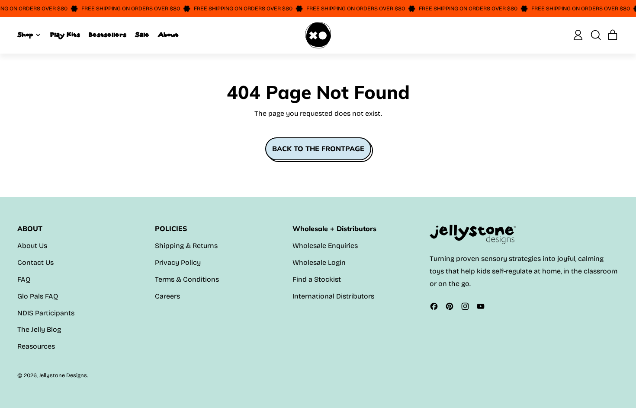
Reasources (36, 346)
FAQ (23, 279)
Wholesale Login (319, 262)
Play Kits (65, 35)
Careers (167, 296)
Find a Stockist (316, 279)
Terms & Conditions (187, 279)
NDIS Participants (45, 313)
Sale (142, 35)
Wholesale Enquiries (325, 245)
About (168, 35)
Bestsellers (107, 35)
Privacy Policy (178, 262)
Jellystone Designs (63, 375)
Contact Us (35, 262)
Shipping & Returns (186, 245)
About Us (32, 245)
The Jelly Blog (39, 329)
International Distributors (333, 296)
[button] (595, 35)
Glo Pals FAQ (37, 296)
